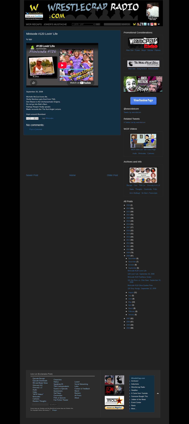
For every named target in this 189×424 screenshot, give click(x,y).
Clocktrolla (148, 189)
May (130, 302)
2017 (128, 227)
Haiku (132, 189)
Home (72, 175)
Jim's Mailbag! (134, 193)
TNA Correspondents (61, 386)
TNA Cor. (142, 185)
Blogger (54, 410)
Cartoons (150, 153)
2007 (128, 318)
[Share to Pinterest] (37, 118)
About (77, 398)
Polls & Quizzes (60, 398)
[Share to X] (32, 118)
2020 (128, 218)
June (130, 299)
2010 (128, 249)
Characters (58, 380)
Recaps (129, 185)
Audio (135, 153)
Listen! (77, 382)
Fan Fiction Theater (61, 400)
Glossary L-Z (37, 387)
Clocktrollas (58, 395)
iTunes (137, 50)
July (130, 296)
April (130, 305)
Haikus (56, 382)
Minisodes (49, 118)
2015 (128, 234)
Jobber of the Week (138, 399)
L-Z (158, 185)
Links (77, 386)
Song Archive (142, 69)
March (130, 308)
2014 (128, 237)
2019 (128, 221)
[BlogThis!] (30, 118)
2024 (128, 205)
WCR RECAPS (34, 24)
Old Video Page (150, 150)
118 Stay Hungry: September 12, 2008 (142, 288)
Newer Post (32, 175)
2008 (128, 256)
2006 (128, 322)
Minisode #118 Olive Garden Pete (140, 285)
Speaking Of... (59, 384)
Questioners (58, 391)
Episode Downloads (40, 381)
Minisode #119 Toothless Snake (139, 277)
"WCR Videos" (38, 394)
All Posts (78, 395)
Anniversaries (153, 69)
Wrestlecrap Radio (138, 387)
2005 (128, 325)
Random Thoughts (39, 401)
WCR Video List (137, 150)
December (132, 258)
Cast (135, 185)
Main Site (129, 50)
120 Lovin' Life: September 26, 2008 (141, 274)
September (132, 268)
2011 (128, 246)
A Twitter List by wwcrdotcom (134, 122)
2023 (128, 208)
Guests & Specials (61, 389)
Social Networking (81, 384)
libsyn (143, 50)
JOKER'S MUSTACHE (55, 24)
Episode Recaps (39, 378)
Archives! (134, 381)
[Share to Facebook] (34, 118)
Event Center (136, 402)
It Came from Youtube (139, 393)
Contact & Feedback (82, 389)
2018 (128, 224)
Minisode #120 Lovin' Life (137, 271)
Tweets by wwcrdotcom (132, 112)
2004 (128, 328)
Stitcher (150, 50)
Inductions (135, 384)
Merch (77, 391)
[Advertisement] (72, 154)
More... (134, 409)
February (131, 311)
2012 (128, 243)
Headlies (134, 390)
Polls (155, 189)
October (131, 265)
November (132, 262)
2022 (128, 212)
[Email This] (27, 118)
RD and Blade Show (40, 383)
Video (35, 392)
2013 (128, 240)
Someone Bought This (139, 396)
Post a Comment (35, 129)
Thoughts (138, 189)
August (131, 292)
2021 (128, 215)
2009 (128, 253)
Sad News (57, 393)
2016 (128, 231)
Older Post (112, 175)
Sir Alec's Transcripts (149, 193)
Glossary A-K (152, 185)
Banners (78, 393)
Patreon (157, 50)
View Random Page (143, 100)
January (131, 315)
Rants (133, 405)
